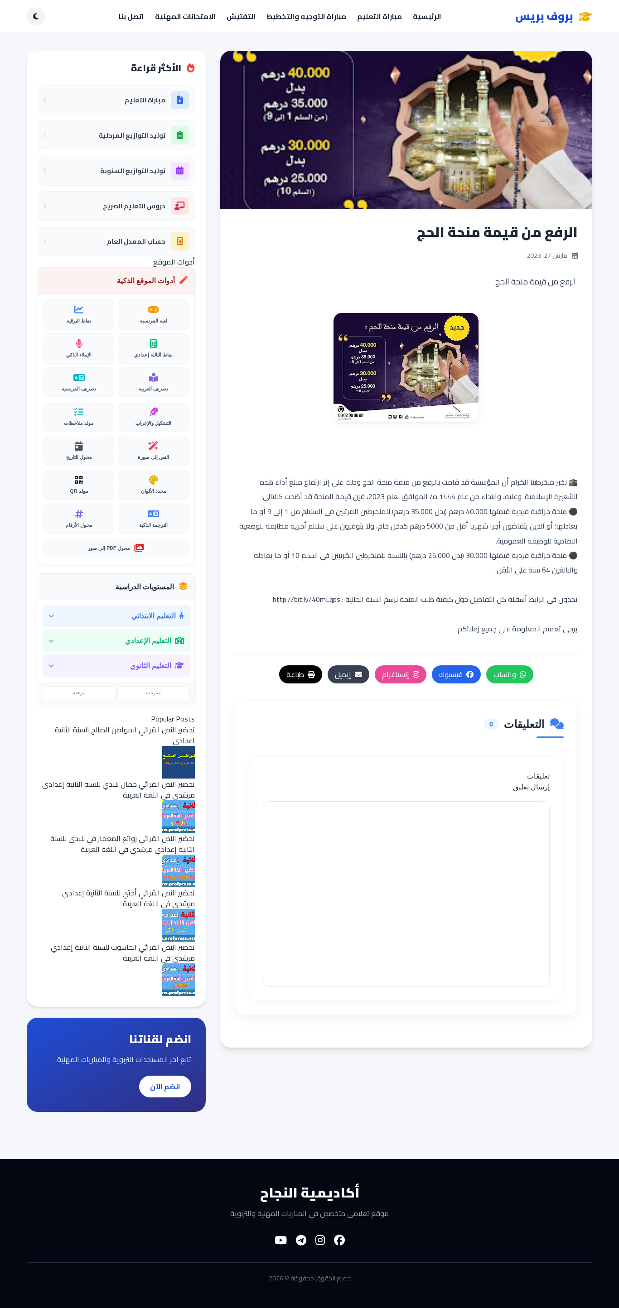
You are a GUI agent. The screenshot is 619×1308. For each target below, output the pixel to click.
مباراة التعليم (379, 16)
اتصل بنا (131, 16)
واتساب (504, 674)
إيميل (343, 674)
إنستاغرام (395, 674)
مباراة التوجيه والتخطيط (306, 16)
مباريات (153, 692)
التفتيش (241, 16)
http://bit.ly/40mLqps (306, 599)
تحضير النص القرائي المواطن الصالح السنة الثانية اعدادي (125, 735)
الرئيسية (427, 16)
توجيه (78, 692)
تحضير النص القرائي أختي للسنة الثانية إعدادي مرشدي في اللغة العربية (128, 898)
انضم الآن (165, 1086)
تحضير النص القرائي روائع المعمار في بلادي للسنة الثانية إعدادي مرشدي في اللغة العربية (122, 844)
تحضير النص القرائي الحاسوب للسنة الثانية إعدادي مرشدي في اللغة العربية (123, 952)
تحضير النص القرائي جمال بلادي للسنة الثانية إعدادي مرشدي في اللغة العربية (118, 789)
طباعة (295, 674)
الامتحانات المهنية (185, 16)
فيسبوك (451, 674)
